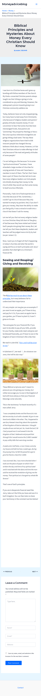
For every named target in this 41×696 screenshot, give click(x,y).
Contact (21, 687)
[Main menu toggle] (36, 4)
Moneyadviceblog (14, 4)
